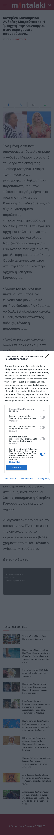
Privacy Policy (44, 478)
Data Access (27, 478)
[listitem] (27, 410)
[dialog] (27, 417)
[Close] (48, 357)
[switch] (42, 417)
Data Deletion (10, 478)
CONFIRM (16, 468)
